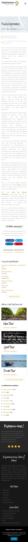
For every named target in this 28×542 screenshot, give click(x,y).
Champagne (7, 395)
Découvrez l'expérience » (10, 327)
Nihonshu (23, 41)
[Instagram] (9, 446)
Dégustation (12, 41)
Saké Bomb (4, 285)
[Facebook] (12, 446)
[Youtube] (16, 446)
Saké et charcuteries (7, 290)
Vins (4, 415)
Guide (5, 407)
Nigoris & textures (6, 271)
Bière (4, 392)
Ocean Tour (9, 371)
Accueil (3, 29)
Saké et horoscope (6, 281)
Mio (19, 185)
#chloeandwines (11, 441)
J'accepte (14, 538)
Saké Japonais (13, 29)
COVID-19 (6, 401)
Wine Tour (8, 324)
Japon (18, 41)
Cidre (5, 398)
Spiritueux (6, 412)
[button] (25, 3)
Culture (5, 41)
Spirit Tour (9, 347)
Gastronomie (7, 404)
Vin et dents (4, 276)
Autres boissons (8, 389)
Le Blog (7, 29)
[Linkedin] (19, 446)
